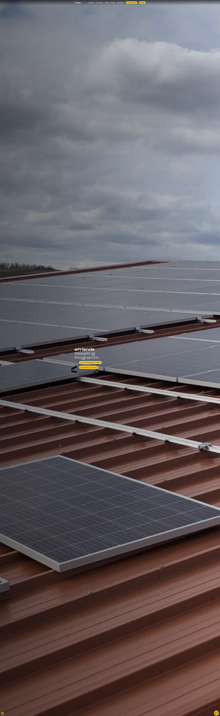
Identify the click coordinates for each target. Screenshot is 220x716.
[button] (216, 713)
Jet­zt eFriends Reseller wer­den (89, 362)
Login (143, 2)
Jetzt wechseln (131, 2)
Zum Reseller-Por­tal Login (88, 367)
